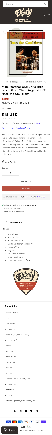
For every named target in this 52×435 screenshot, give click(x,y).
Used (7, 318)
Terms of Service (12, 357)
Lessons (8, 368)
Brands (8, 345)
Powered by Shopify (36, 430)
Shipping (4, 119)
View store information (14, 211)
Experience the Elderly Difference (17, 128)
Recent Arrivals (11, 312)
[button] (3, 15)
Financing (9, 351)
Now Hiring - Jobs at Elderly (17, 335)
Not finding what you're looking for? (20, 401)
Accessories (10, 329)
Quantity (5, 168)
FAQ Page (9, 373)
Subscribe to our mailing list (17, 379)
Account (8, 395)
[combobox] (25, 4)
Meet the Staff (11, 340)
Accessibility (10, 384)
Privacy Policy (11, 362)
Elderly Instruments (21, 430)
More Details (10, 162)
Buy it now (26, 188)
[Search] (45, 4)
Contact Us (9, 390)
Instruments (10, 324)
